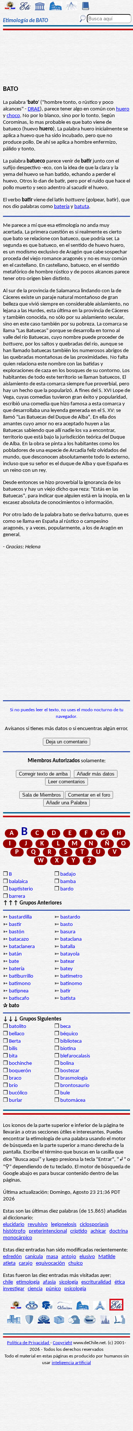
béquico (69, 1034)
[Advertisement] (66, 58)
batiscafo (19, 998)
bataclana (71, 939)
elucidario (13, 1224)
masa (52, 1257)
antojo (68, 1257)
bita (13, 1056)
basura (67, 932)
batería (61, 206)
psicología (75, 1289)
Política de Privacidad (28, 1342)
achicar (98, 1231)
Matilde (106, 1257)
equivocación (50, 1263)
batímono (20, 984)
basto (66, 924)
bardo (67, 889)
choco (13, 116)
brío (13, 1085)
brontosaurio (74, 1085)
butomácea (72, 1100)
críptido (78, 1231)
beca (65, 1026)
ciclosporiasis (94, 1224)
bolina (67, 1063)
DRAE (34, 109)
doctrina (118, 1231)
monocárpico (17, 1238)
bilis (13, 1049)
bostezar (69, 1071)
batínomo (71, 984)
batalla (67, 947)
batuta (81, 206)
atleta (9, 1263)
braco (15, 1078)
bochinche (20, 1063)
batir (65, 991)
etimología (28, 1282)
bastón (16, 932)
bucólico (18, 1093)
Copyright (62, 1342)
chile (8, 1282)
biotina (68, 1049)
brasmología (74, 1078)
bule (65, 1093)
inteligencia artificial (71, 1362)
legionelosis (63, 1224)
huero (122, 109)
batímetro (71, 976)
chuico (75, 1263)
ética (120, 1282)
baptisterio (21, 889)
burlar (15, 1100)
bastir (15, 924)
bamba (68, 882)
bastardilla (20, 917)
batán (15, 954)
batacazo (19, 939)
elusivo (87, 1257)
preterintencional (48, 1231)
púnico (53, 1289)
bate (14, 961)
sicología (68, 1282)
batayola (69, 954)
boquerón (20, 1071)
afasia (49, 1282)
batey (66, 969)
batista (67, 998)
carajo (26, 1263)
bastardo (70, 917)
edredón (12, 1257)
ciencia (35, 1289)
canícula (34, 1257)
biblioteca (71, 1041)
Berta (15, 1041)
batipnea (18, 991)
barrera (17, 896)
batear (67, 961)
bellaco (16, 1034)
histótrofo (14, 1231)
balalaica (18, 882)
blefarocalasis (75, 1056)
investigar (13, 1289)
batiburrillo (21, 976)
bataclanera (22, 947)
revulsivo (38, 1224)
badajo (68, 874)
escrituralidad (96, 1282)
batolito (17, 1026)
